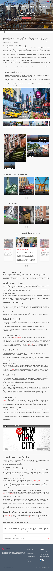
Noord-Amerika (5, 6)
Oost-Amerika (13, 29)
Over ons (29, 558)
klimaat (23, 409)
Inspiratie (32, 6)
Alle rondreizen (26, 18)
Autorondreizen (30, 555)
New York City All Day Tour (24, 249)
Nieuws (45, 6)
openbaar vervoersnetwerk (38, 480)
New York (17, 29)
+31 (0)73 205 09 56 (45, 554)
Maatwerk (29, 559)
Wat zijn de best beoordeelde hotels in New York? (14, 538)
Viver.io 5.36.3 (47, 567)
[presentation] (25, 198)
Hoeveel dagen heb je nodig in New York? (12, 535)
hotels (12, 369)
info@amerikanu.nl (45, 556)
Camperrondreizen (31, 556)
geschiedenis (18, 47)
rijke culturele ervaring (17, 337)
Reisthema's (24, 6)
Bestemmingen (8, 29)
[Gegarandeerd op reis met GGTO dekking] (43, 559)
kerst (16, 506)
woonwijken (43, 368)
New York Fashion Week (27, 342)
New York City (21, 29)
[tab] (26, 525)
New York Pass (30, 344)
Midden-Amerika (15, 6)
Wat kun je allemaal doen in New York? (12, 525)
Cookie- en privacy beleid (7, 567)
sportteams (32, 352)
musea (26, 377)
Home (4, 29)
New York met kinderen (44, 502)
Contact (29, 561)
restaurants (11, 339)
